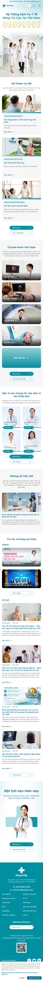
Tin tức (25, 898)
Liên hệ (25, 915)
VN (29, 5)
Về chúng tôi (6, 894)
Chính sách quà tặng (29, 907)
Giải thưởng (26, 902)
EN (33, 5)
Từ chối (21, 978)
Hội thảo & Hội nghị (29, 894)
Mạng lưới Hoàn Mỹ (8, 898)
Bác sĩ (4, 907)
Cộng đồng (5, 911)
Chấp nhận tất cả (34, 978)
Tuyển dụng (6, 902)
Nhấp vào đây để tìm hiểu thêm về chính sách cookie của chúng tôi (20, 973)
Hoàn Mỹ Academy (8, 915)
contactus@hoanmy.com (33, 1)
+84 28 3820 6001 (17, 1)
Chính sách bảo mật (29, 911)
